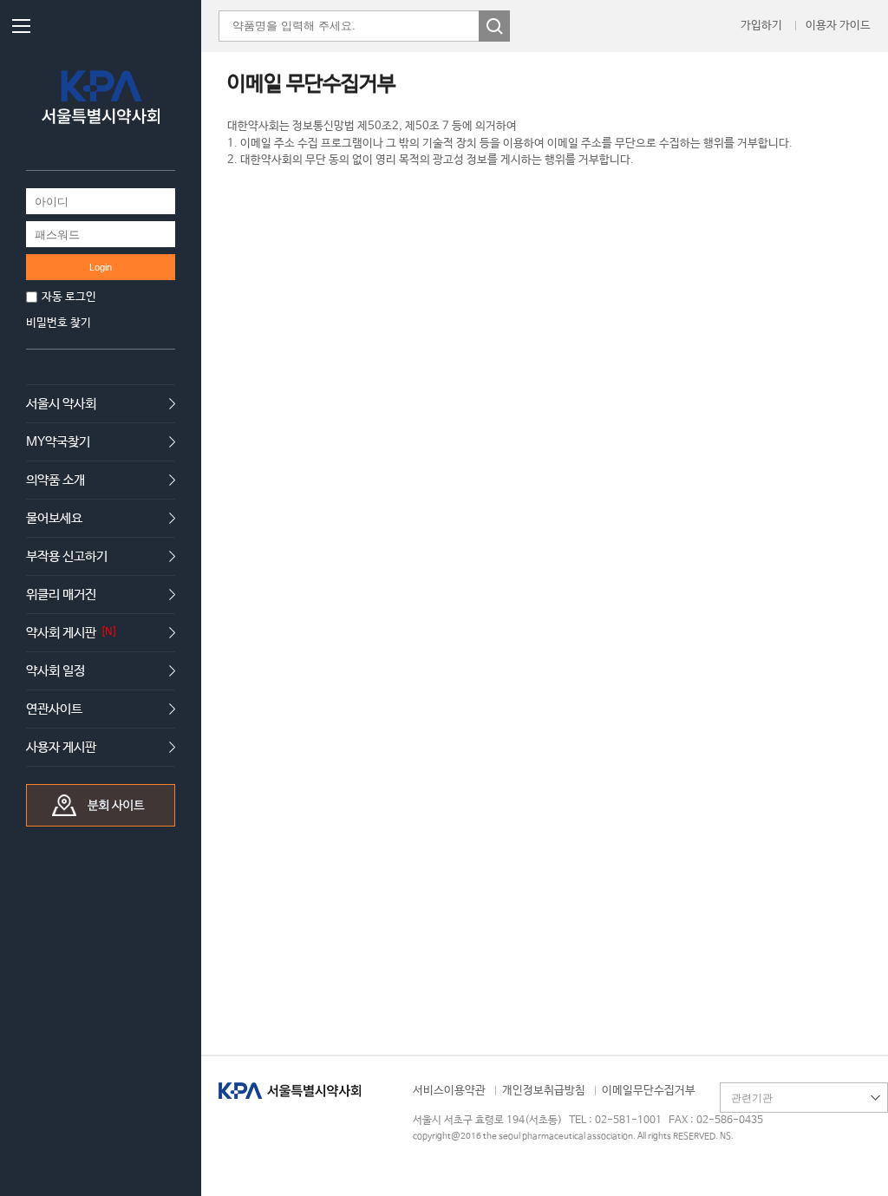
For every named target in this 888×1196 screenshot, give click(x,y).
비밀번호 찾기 (58, 323)
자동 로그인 (69, 297)
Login (100, 267)
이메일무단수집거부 (648, 1090)
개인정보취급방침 (543, 1090)
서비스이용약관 (449, 1090)
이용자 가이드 (838, 25)
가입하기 (761, 25)
